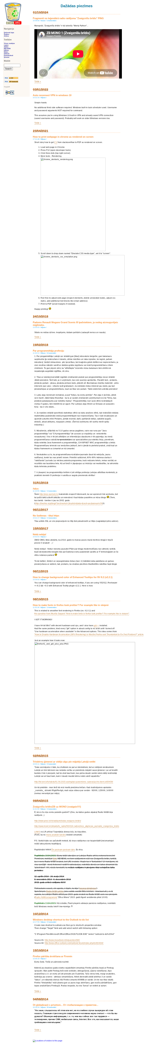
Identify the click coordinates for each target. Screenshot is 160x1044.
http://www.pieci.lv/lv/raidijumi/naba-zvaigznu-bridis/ (57, 821)
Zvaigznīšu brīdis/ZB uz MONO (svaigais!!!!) (57, 806)
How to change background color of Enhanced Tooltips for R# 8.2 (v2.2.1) (72, 577)
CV (55, 142)
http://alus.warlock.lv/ (49, 494)
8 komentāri (51, 1007)
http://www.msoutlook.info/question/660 (62, 940)
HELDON (7, 48)
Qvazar (6, 57)
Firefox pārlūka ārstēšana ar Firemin (52, 956)
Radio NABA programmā (46, 897)
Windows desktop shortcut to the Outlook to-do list (61, 919)
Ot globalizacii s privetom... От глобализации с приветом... (65, 1005)
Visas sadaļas (9, 43)
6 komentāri (51, 353)
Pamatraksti (8, 55)
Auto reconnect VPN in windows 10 (52, 95)
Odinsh (6, 54)
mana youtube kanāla (56, 835)
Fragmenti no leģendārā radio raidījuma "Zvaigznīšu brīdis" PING (68, 18)
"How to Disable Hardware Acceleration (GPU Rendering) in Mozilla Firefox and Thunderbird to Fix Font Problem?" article (88, 634)
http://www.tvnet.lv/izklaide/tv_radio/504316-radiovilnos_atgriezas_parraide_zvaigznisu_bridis (76, 826)
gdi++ (96, 625)
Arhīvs (6, 36)
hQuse (43, 97)
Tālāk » (37, 81)
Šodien (6, 34)
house (43, 20)
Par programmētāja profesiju (48, 350)
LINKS (37, 832)
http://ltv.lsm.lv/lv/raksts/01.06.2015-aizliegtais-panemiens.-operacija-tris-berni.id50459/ (73, 782)
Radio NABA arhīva (55, 891)
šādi (55, 858)
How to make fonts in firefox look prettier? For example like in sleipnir (71, 605)
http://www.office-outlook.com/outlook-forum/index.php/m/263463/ (74, 943)
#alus (36, 488)
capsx (6, 45)
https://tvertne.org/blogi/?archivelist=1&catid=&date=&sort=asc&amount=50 (68, 503)
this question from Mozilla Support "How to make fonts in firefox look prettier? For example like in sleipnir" (81, 614)
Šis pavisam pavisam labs (63, 850)
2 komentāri (51, 764)
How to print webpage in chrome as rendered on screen (63, 136)
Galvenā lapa (9, 32)
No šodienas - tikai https (46, 515)
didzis (6, 47)
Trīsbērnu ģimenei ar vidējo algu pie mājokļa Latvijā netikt (64, 761)
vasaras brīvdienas (87, 888)
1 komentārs (51, 20)
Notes (6, 52)
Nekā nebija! (39, 534)
